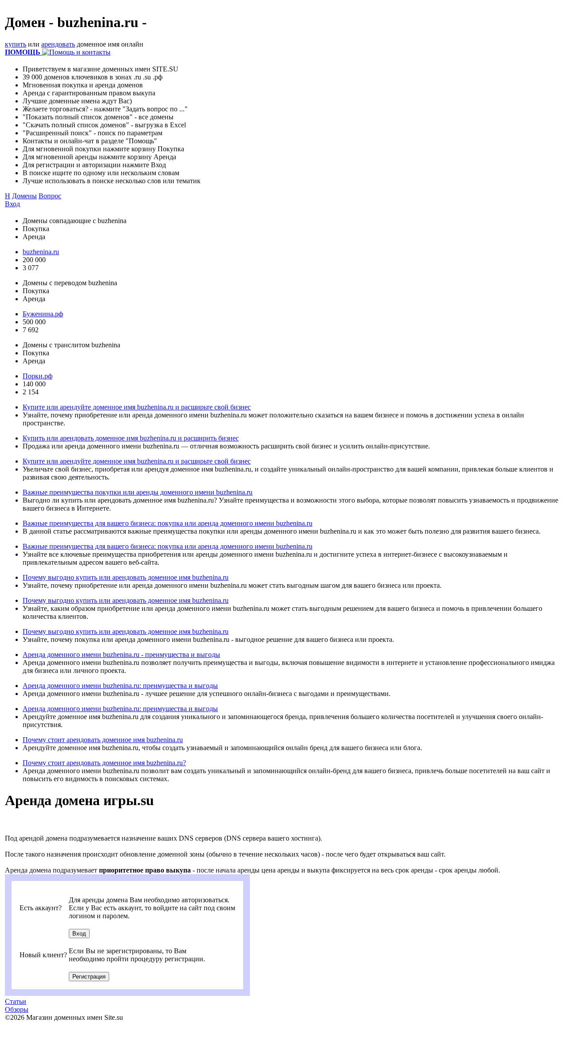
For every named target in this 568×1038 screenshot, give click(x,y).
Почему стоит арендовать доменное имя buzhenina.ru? (104, 763)
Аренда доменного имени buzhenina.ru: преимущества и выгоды (120, 685)
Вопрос (50, 196)
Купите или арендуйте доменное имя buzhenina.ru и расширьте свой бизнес (137, 407)
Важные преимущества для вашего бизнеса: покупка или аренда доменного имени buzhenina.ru (167, 523)
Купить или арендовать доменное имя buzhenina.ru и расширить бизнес (131, 438)
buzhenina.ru (41, 252)
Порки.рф (37, 376)
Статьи (15, 1001)
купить (15, 44)
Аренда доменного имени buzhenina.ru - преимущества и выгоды (121, 654)
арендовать (58, 44)
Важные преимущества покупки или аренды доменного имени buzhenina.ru (137, 492)
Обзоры (16, 1009)
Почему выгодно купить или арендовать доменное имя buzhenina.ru (126, 577)
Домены (24, 196)
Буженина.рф (43, 314)
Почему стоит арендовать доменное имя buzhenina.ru (103, 739)
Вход (12, 204)
